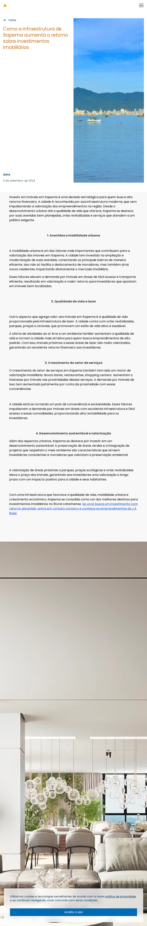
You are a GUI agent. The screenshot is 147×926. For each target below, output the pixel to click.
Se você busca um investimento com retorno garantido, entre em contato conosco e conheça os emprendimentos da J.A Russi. (73, 508)
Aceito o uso (73, 912)
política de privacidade (120, 896)
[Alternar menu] (141, 5)
